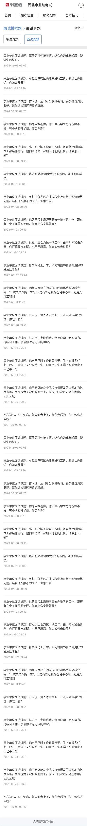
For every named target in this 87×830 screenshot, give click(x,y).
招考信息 (27, 15)
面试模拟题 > (14, 28)
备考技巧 (71, 15)
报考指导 (49, 15)
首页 (8, 15)
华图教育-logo (13, 5)
